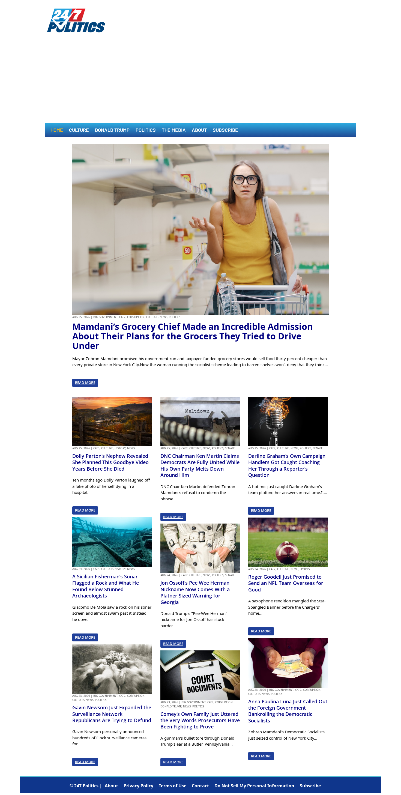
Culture (79, 130)
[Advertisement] (200, 82)
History (120, 448)
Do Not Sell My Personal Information (254, 786)
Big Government (105, 317)
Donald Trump (112, 130)
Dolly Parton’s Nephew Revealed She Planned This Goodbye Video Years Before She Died (110, 462)
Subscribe (225, 130)
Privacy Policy (138, 786)
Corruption (136, 317)
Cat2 (122, 317)
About (199, 130)
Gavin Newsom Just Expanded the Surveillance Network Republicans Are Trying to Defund (111, 714)
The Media (174, 130)
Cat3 (96, 448)
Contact (200, 786)
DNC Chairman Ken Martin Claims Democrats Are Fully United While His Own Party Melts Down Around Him (200, 465)
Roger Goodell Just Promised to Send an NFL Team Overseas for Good (285, 583)
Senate (230, 448)
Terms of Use (172, 786)
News (163, 317)
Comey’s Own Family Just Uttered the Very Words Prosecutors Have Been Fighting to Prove (200, 720)
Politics (146, 130)
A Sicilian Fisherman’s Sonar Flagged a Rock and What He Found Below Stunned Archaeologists (105, 586)
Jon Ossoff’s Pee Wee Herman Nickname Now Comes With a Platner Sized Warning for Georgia (195, 592)
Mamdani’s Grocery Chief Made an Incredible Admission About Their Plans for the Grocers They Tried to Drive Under (192, 336)
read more (85, 382)
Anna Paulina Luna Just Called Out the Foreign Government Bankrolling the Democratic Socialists (287, 711)
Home (56, 130)
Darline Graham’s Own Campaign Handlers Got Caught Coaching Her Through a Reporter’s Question (286, 465)
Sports (305, 569)
